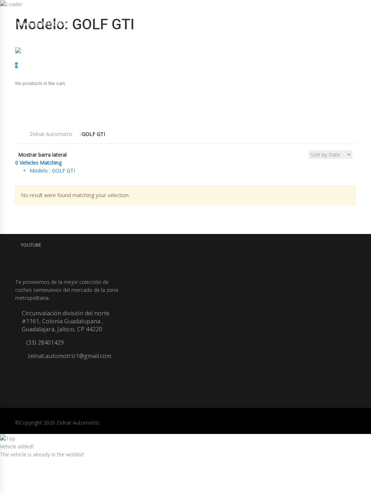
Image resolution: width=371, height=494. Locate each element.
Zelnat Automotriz (78, 422)
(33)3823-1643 (116, 16)
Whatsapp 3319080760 (43, 24)
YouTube (31, 245)
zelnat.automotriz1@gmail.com (55, 16)
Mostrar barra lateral (42, 154)
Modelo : (52, 170)
